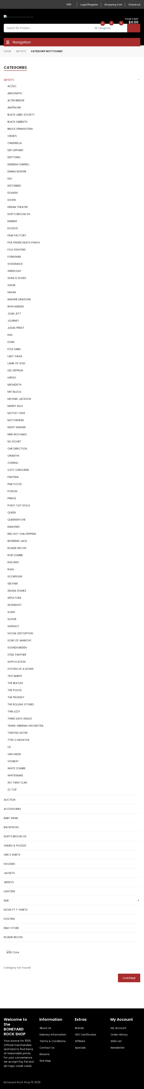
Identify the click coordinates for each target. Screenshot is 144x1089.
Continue (129, 978)
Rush (11, 569)
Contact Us (47, 1048)
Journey (13, 321)
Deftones (14, 157)
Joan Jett (14, 313)
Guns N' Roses (17, 278)
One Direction (17, 448)
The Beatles (15, 683)
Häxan (12, 292)
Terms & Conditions (53, 1041)
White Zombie (17, 768)
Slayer (12, 619)
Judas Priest (16, 328)
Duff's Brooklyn (19, 214)
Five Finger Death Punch (24, 242)
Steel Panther (17, 655)
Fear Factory (17, 235)
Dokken (13, 193)
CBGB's (12, 136)
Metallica (14, 392)
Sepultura (14, 598)
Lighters (9, 891)
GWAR (11, 285)
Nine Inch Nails (17, 434)
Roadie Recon (17, 548)
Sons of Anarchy (20, 640)
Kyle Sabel (14, 349)
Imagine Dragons (19, 299)
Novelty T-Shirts (16, 910)
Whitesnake (15, 775)
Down (12, 200)
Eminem (12, 221)
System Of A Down (20, 669)
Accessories (12, 809)
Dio (10, 178)
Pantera (13, 477)
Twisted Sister (18, 733)
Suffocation (17, 662)
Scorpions (15, 576)
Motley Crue (16, 413)
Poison (12, 491)
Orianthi (13, 456)
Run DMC (13, 562)
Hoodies (9, 864)
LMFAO (12, 377)
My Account (118, 1028)
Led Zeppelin (15, 370)
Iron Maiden (16, 306)
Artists (21, 51)
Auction (9, 800)
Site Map (45, 1061)
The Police (15, 690)
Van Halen (14, 754)
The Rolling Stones (21, 704)
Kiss (10, 335)
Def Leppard (15, 150)
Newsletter (117, 1048)
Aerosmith (15, 93)
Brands (79, 1028)
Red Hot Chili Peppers (22, 534)
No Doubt (14, 441)
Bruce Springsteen (20, 129)
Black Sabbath (17, 122)
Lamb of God (16, 363)
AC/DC (12, 86)
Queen (12, 512)
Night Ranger (17, 427)
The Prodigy (16, 697)
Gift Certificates (85, 1034)
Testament (15, 676)
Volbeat (13, 761)
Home (7, 51)
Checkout (134, 4)
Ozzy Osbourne (18, 470)
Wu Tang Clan (17, 782)
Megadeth (14, 384)
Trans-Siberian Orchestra (25, 726)
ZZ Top (12, 790)
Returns (45, 1054)
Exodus (13, 228)
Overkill (13, 463)
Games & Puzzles (15, 845)
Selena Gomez (17, 591)
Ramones (14, 527)
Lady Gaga (15, 356)
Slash (11, 612)
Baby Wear (11, 818)
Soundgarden (17, 647)
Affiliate (80, 1041)
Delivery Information (53, 1034)
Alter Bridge (16, 100)
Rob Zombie (15, 555)
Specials (80, 1048)
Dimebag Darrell (19, 164)
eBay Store (11, 928)
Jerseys (9, 882)
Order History (119, 1034)
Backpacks (11, 827)
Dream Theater (18, 207)
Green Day (14, 271)
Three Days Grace (20, 718)
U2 (9, 747)
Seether (13, 583)
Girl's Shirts (12, 855)
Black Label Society (21, 114)
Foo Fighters (17, 249)
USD (68, 4)
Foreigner (14, 257)
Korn (11, 342)
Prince (12, 498)
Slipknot (13, 626)
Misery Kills (15, 406)
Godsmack (15, 264)
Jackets (9, 873)
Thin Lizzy (14, 711)
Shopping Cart (113, 4)
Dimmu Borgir (17, 171)
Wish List (116, 1041)
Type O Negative (18, 740)
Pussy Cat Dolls (19, 505)
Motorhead (16, 420)
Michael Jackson (19, 399)
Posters (9, 919)
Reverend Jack (17, 541)
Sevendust (15, 605)
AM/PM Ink (14, 107)
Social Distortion (20, 633)
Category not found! (47, 51)
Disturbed (14, 186)
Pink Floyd (15, 484)
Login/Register (89, 4)
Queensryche (17, 520)
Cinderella (15, 143)
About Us (45, 1028)
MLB (6, 900)
